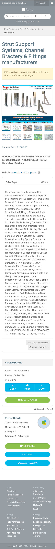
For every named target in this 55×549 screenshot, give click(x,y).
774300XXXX (31, 463)
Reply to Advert (28, 400)
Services (13, 29)
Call (28, 463)
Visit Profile (28, 446)
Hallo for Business (15, 522)
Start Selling (12, 518)
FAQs (35, 509)
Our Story (11, 491)
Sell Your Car (12, 525)
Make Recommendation (38, 343)
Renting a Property (42, 522)
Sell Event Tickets (15, 529)
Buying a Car (39, 525)
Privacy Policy (13, 505)
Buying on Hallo (40, 518)
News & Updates (15, 495)
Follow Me (27, 454)
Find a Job (38, 529)
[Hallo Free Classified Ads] (27, 9)
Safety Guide (39, 498)
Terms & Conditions (16, 502)
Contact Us (12, 498)
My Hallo (40, 3)
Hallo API (37, 505)
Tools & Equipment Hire (30, 29)
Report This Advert (40, 347)
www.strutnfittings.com (24, 172)
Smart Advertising (42, 501)
